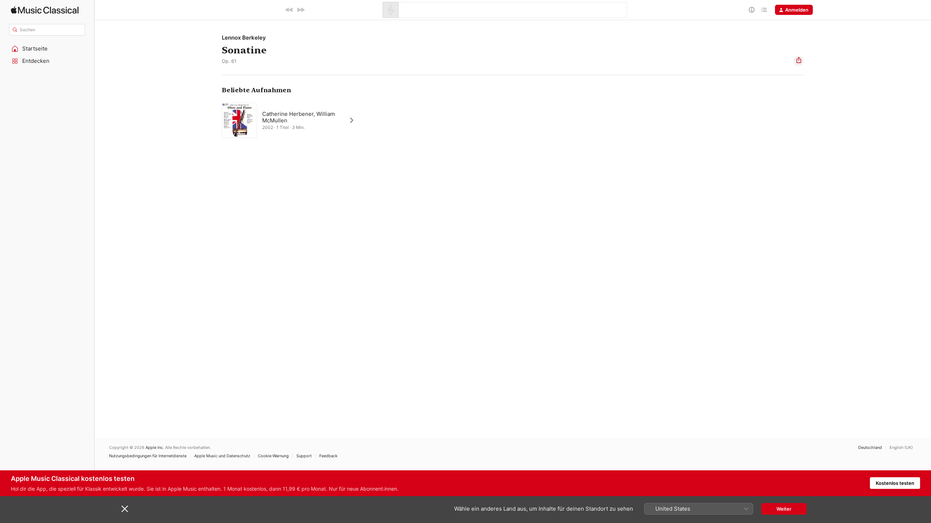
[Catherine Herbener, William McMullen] (292, 120)
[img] (45, 10)
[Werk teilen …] (799, 61)
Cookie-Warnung (273, 456)
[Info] (752, 10)
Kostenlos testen (895, 483)
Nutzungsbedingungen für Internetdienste (148, 456)
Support (304, 456)
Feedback (328, 456)
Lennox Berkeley (244, 37)
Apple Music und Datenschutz (222, 456)
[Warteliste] (764, 10)
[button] (47, 48)
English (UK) (901, 448)
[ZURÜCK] (289, 10)
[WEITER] (301, 10)
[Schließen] (124, 509)
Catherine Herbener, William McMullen (298, 117)
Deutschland (870, 448)
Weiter (783, 509)
